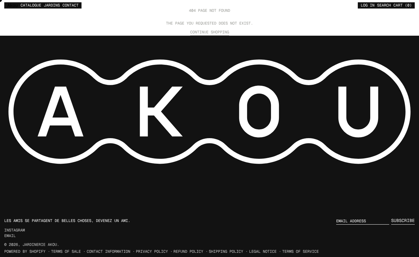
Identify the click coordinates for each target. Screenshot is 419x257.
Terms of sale (66, 251)
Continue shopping (209, 32)
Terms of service (300, 251)
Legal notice (263, 251)
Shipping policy (226, 251)
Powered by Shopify (25, 251)
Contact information (108, 251)
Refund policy (188, 251)
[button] (384, 5)
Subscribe (403, 220)
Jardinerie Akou (40, 244)
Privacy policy (152, 251)
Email (10, 235)
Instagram (14, 230)
